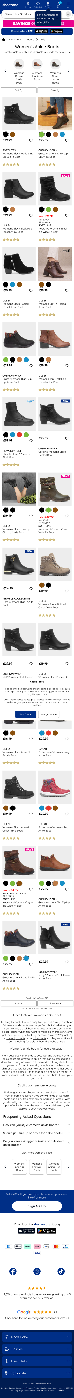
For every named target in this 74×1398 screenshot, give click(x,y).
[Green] (48, 209)
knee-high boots (15, 1038)
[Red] (19, 434)
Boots (30, 39)
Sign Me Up (37, 1206)
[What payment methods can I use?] (37, 1249)
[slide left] (5, 70)
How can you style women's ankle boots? (31, 1125)
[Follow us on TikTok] (61, 1271)
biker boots (39, 1038)
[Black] (48, 134)
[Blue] (62, 134)
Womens (16, 39)
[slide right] (68, 70)
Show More (55, 1003)
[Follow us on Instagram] (37, 1271)
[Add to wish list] (30, 140)
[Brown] (12, 134)
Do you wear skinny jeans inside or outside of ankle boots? (33, 1143)
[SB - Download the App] (37, 31)
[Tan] (55, 134)
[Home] (3, 39)
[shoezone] (10, 5)
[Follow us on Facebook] (13, 1271)
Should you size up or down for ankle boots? (33, 1133)
